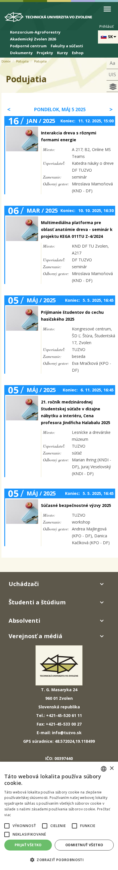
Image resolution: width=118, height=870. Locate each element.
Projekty (45, 52)
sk (110, 36)
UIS (112, 74)
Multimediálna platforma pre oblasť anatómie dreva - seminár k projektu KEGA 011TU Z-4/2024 (77, 229)
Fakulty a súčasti (67, 45)
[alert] (59, 816)
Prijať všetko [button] (28, 844)
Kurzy (62, 52)
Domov (6, 61)
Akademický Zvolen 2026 (33, 39)
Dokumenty (21, 52)
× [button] (111, 768)
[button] (7, 826)
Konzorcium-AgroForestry (35, 32)
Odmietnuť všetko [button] (84, 844)
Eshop (78, 52)
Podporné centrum (28, 45)
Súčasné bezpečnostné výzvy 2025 (76, 505)
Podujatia (22, 61)
